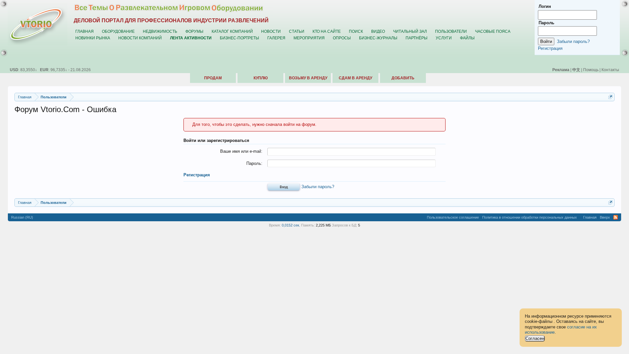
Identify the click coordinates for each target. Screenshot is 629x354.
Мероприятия (309, 38)
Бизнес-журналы (378, 38)
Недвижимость (160, 31)
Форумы (194, 31)
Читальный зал (410, 31)
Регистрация (196, 174)
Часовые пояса (492, 31)
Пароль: (254, 163)
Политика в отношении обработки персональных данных (529, 217)
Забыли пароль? (317, 186)
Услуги (444, 38)
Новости (271, 31)
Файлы (467, 38)
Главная (84, 31)
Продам (213, 78)
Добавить (402, 78)
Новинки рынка (92, 38)
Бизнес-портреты (239, 38)
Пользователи (451, 31)
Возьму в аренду (308, 78)
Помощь (591, 70)
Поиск (356, 31)
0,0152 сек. (291, 225)
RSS (615, 217)
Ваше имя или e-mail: (241, 151)
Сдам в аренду (355, 78)
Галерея (276, 38)
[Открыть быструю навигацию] (610, 97)
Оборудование (118, 31)
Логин (545, 6)
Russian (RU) (22, 217)
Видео (378, 31)
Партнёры (417, 38)
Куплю (261, 78)
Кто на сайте (327, 31)
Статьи (296, 31)
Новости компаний (140, 38)
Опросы (342, 38)
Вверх (605, 217)
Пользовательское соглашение (453, 217)
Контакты (610, 70)
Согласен (534, 338)
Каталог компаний (232, 31)
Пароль (546, 22)
